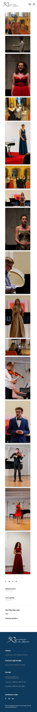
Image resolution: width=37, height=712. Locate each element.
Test (6, 614)
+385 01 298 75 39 (18, 682)
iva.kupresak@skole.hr (12, 677)
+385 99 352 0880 (18, 686)
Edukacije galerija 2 (11, 618)
